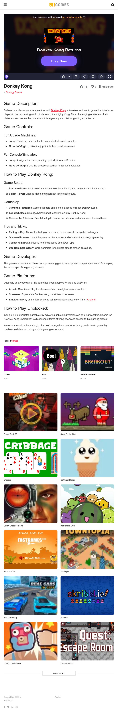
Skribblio (64, 617)
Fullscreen (107, 86)
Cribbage (7, 479)
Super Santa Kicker (68, 434)
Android (91, 299)
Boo (44, 374)
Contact (58, 697)
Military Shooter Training (13, 525)
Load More (59, 673)
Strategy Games (14, 92)
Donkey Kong (58, 110)
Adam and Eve (10, 571)
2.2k (84, 379)
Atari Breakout (88, 374)
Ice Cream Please (68, 479)
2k (6, 379)
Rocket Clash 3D (10, 434)
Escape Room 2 (67, 663)
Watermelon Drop (68, 525)
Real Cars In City (10, 617)
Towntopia (65, 571)
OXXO (7, 374)
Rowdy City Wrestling (12, 663)
